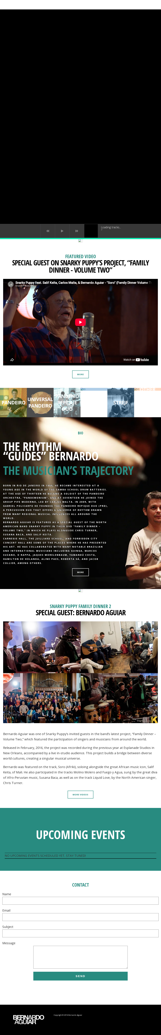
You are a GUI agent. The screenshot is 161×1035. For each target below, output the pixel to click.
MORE (80, 374)
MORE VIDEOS (80, 794)
